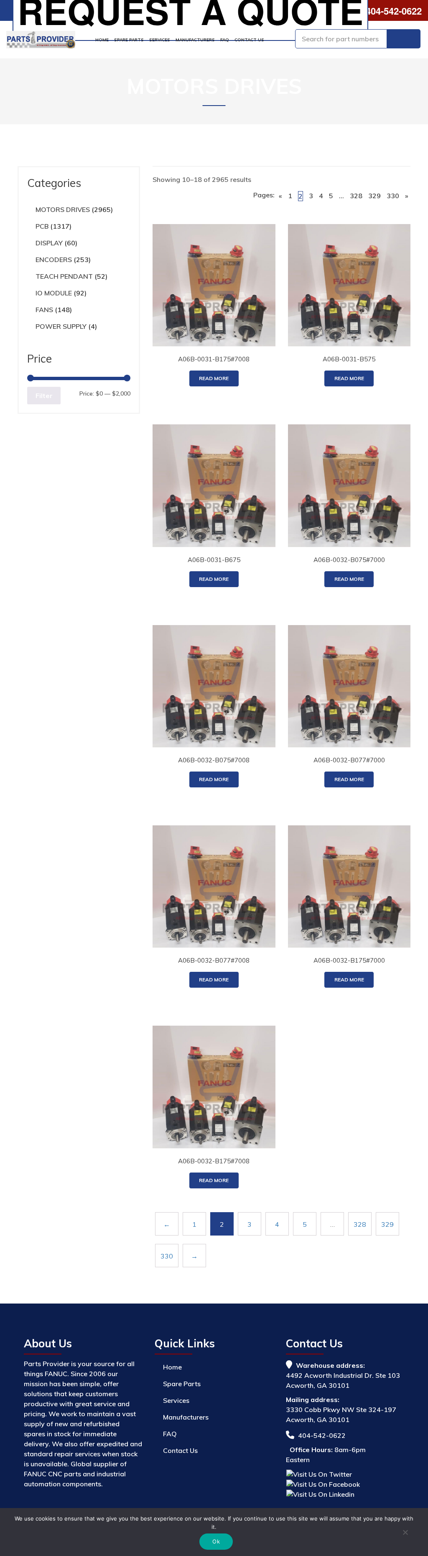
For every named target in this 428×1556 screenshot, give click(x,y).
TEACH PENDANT (64, 276)
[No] (405, 1533)
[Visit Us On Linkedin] (320, 1493)
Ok (216, 1541)
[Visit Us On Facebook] (323, 1483)
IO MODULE (54, 293)
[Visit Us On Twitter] (319, 1473)
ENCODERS (54, 259)
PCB (42, 226)
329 (374, 196)
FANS (44, 309)
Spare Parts (129, 40)
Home (102, 40)
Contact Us (249, 40)
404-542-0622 (392, 11)
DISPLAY (49, 243)
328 (356, 196)
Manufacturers (195, 40)
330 (393, 196)
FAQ (224, 40)
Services (159, 40)
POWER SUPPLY (61, 326)
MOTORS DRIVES (63, 209)
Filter (44, 395)
